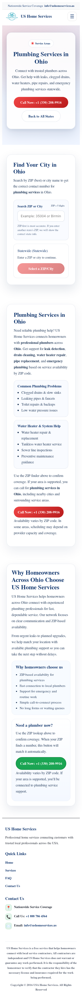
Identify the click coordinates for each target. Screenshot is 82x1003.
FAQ (8, 878)
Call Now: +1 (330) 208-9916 (41, 102)
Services (10, 870)
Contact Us (12, 886)
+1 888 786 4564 (36, 916)
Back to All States (41, 116)
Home (9, 862)
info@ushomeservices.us (59, 6)
